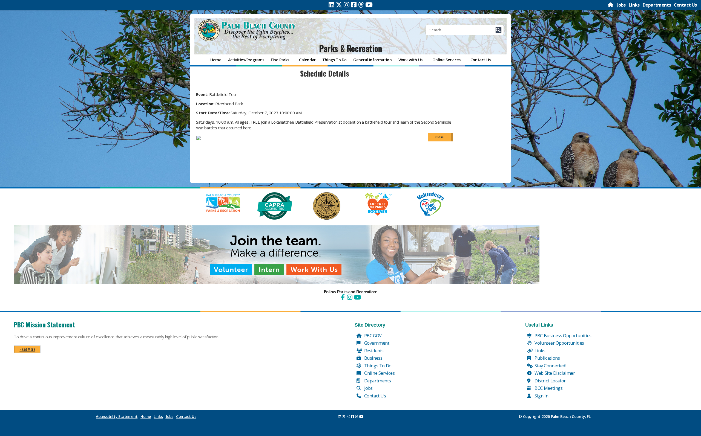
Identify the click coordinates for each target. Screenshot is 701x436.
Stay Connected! (550, 365)
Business (372, 358)
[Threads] (361, 4)
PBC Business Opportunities (562, 335)
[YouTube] (357, 297)
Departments (657, 5)
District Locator (550, 380)
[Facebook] (354, 4)
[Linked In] (331, 4)
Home (145, 416)
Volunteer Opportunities (559, 343)
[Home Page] (611, 5)
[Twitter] (339, 4)
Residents (373, 350)
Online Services (379, 373)
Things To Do (377, 365)
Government (376, 343)
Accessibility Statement (116, 416)
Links (634, 5)
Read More (27, 349)
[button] (498, 30)
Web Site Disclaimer (554, 373)
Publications (547, 358)
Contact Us (685, 5)
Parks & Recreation (350, 48)
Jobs (621, 5)
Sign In (541, 396)
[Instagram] (346, 4)
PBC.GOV (372, 335)
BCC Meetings (548, 388)
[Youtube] (369, 4)
